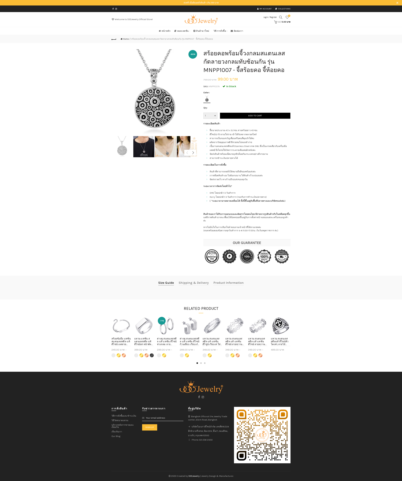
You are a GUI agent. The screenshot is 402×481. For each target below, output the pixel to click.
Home (126, 39)
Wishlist (289, 16)
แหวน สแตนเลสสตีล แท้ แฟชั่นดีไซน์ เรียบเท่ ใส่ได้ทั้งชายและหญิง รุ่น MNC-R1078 (212, 341)
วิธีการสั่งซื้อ (220, 31)
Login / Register (270, 17)
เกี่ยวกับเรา (116, 431)
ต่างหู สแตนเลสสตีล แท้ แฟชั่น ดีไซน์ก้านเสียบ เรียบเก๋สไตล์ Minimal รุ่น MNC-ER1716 (189, 341)
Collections (284, 9)
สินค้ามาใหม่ (202, 31)
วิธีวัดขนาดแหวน (119, 420)
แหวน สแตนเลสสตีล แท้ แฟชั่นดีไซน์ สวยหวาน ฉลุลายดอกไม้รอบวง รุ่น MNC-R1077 (257, 341)
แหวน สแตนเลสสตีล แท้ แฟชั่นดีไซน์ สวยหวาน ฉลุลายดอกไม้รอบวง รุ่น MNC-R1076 (235, 341)
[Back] (114, 39)
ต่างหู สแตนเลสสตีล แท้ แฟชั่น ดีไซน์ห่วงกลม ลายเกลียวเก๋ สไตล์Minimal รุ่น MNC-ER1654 (167, 341)
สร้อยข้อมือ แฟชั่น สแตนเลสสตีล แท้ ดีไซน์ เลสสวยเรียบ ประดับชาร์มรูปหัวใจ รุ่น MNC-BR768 (121, 341)
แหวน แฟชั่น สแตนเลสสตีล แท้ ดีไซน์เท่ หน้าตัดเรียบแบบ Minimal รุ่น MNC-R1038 (142, 341)
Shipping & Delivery (194, 283)
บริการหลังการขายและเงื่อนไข (122, 426)
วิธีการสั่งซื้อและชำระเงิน (123, 416)
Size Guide (166, 283)
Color (206, 92)
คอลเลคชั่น (183, 31)
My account (266, 9)
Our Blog (115, 436)
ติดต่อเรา (238, 31)
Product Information (228, 283)
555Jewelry (194, 476)
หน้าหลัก (166, 31)
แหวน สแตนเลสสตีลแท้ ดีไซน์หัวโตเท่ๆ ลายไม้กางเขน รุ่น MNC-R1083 (280, 341)
